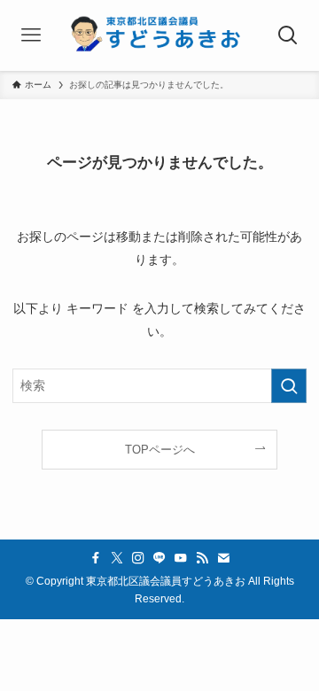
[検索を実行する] (289, 386)
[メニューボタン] (31, 35)
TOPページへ (160, 449)
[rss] (202, 558)
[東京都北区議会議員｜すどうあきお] (159, 35)
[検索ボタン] (287, 35)
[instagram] (138, 558)
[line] (159, 558)
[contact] (223, 558)
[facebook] (96, 558)
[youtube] (181, 558)
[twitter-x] (117, 558)
